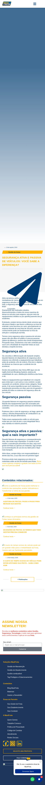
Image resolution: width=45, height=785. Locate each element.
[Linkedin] (19, 743)
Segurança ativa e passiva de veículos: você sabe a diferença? (21, 261)
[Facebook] (5, 743)
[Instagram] (12, 743)
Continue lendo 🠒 (9, 508)
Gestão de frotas (14, 252)
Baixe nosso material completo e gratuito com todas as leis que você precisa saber (21, 463)
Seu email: (7, 642)
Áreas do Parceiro (10, 699)
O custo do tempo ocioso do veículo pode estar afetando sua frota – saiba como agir (22, 563)
